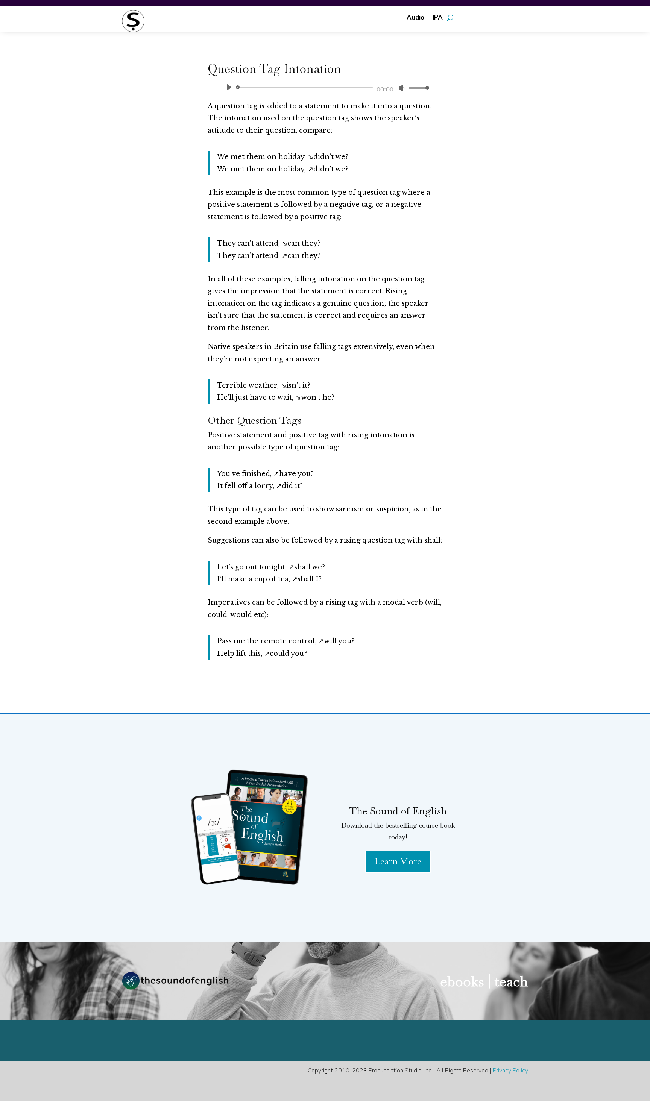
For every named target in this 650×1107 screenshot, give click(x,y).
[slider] (416, 87)
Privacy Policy (510, 1070)
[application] (325, 87)
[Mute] (401, 88)
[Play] (229, 87)
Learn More (398, 861)
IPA (438, 18)
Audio (415, 18)
